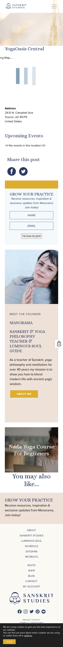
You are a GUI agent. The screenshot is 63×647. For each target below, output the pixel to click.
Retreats (31, 557)
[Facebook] (20, 612)
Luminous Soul (31, 541)
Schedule (31, 546)
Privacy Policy (31, 619)
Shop (31, 570)
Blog (31, 576)
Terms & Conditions (31, 622)
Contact (31, 581)
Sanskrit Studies (31, 535)
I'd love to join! (31, 236)
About (31, 530)
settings (28, 635)
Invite (31, 565)
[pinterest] (38, 612)
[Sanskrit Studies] (16, 6)
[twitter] (32, 612)
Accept (9, 641)
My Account (31, 586)
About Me (24, 394)
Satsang (31, 551)
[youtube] (44, 612)
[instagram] (26, 612)
